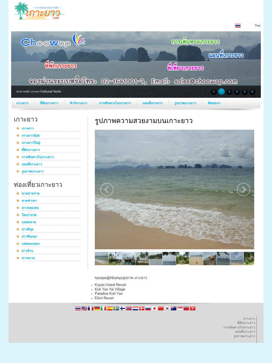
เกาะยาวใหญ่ (31, 143)
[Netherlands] (136, 310)
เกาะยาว (22, 103)
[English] (85, 310)
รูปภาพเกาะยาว (186, 103)
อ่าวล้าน (27, 251)
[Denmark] (142, 310)
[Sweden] (116, 310)
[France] (91, 310)
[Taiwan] (187, 310)
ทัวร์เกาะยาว (79, 103)
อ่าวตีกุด (27, 229)
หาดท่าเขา (29, 200)
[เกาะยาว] (39, 19)
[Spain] (110, 310)
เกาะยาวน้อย (31, 135)
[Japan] (155, 310)
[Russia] (148, 310)
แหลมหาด (29, 222)
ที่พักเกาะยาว (49, 103)
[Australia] (174, 310)
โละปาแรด (29, 215)
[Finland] (123, 310)
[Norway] (129, 310)
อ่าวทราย (28, 258)
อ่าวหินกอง (29, 236)
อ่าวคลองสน (30, 208)
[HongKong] (193, 310)
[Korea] (167, 310)
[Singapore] (180, 310)
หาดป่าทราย (30, 193)
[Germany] (97, 310)
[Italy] (104, 310)
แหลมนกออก (31, 244)
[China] (161, 310)
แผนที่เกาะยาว (153, 103)
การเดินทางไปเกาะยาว (115, 103)
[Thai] (78, 310)
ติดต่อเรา (214, 103)
